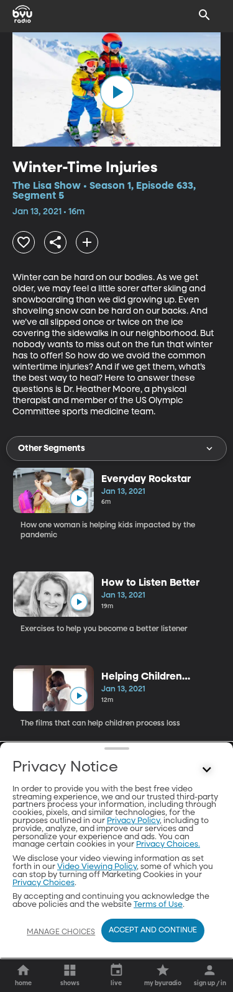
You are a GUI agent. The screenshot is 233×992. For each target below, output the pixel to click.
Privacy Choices (43, 883)
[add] (87, 242)
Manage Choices (61, 932)
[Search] (204, 15)
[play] (117, 92)
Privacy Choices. (168, 844)
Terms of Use (158, 905)
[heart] (23, 242)
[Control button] (206, 770)
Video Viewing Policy (97, 867)
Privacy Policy (133, 821)
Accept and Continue (153, 930)
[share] (55, 242)
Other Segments (51, 448)
